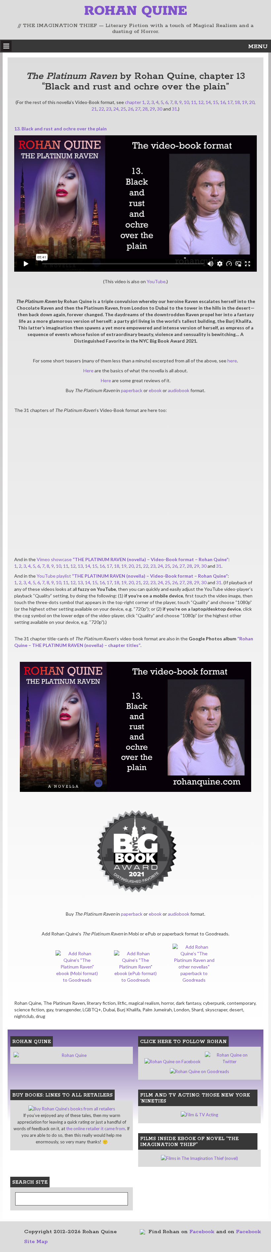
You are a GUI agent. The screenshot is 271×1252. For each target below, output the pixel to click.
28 (145, 109)
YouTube (156, 281)
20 (251, 102)
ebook (155, 390)
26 (130, 109)
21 (94, 109)
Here (88, 370)
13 (80, 566)
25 (123, 109)
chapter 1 (135, 102)
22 (101, 109)
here (232, 360)
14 (208, 102)
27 (137, 109)
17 (230, 102)
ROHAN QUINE (135, 11)
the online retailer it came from (95, 1128)
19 (244, 102)
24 (116, 109)
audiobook (178, 390)
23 (108, 109)
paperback (131, 390)
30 (159, 109)
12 (201, 102)
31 (174, 109)
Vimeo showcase (132, 559)
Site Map (36, 1241)
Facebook (201, 1231)
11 (193, 102)
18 (237, 102)
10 (186, 102)
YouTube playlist (132, 576)
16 (222, 102)
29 (152, 109)
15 (215, 102)
